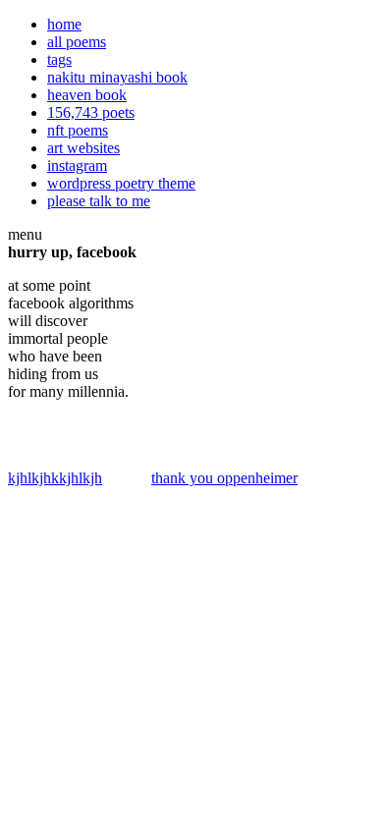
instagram (77, 165)
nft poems (77, 130)
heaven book (87, 94)
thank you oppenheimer (224, 478)
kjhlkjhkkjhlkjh (55, 478)
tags (59, 59)
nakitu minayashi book (117, 77)
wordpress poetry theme (121, 183)
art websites (83, 147)
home (64, 24)
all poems (76, 41)
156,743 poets (91, 112)
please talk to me (98, 201)
